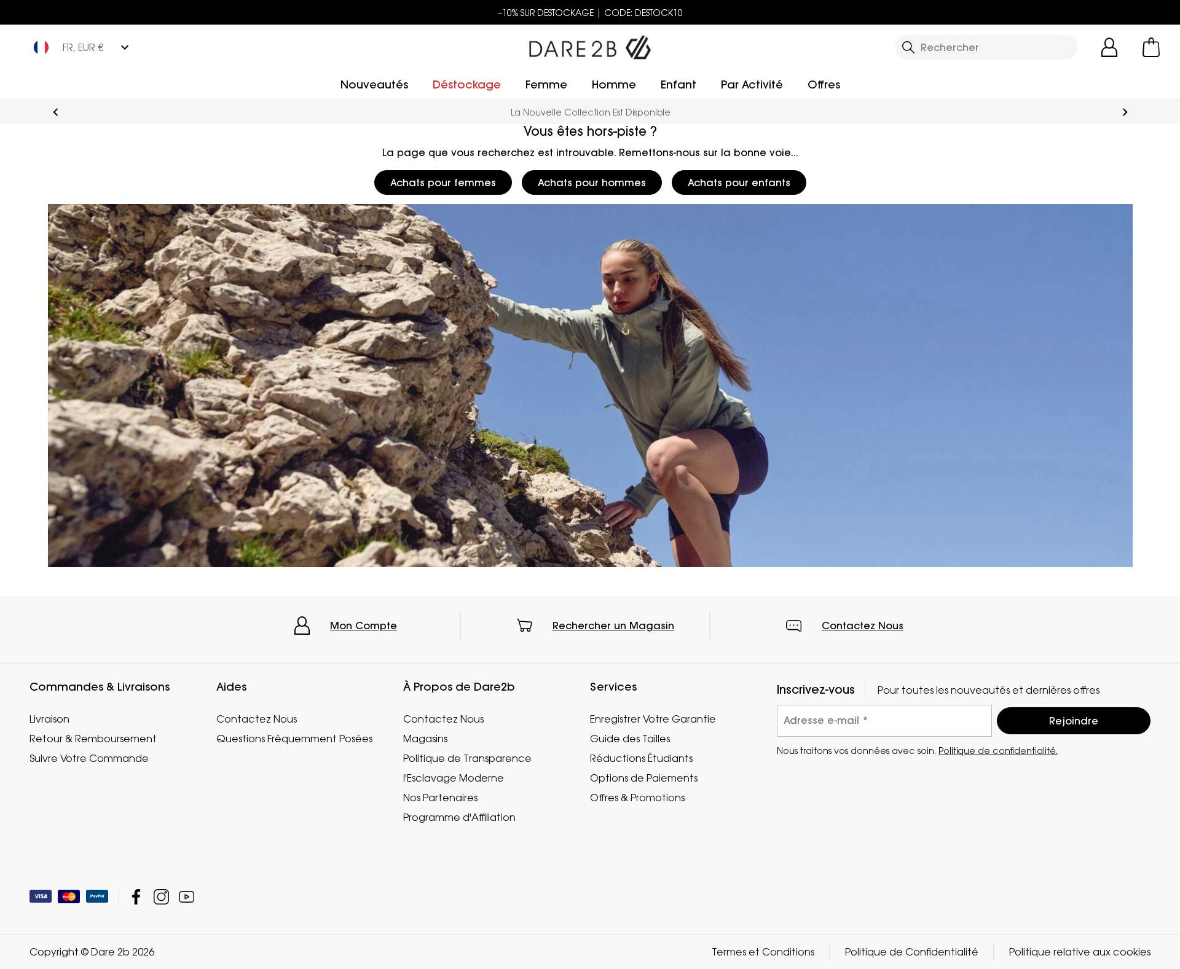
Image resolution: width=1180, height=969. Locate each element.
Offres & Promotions (637, 797)
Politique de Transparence (467, 758)
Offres (824, 84)
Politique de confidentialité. (998, 750)
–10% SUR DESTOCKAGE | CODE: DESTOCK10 (590, 12)
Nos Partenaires (440, 797)
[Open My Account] (1109, 47)
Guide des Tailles (630, 738)
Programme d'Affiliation (459, 817)
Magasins (425, 738)
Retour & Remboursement (93, 738)
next (1125, 112)
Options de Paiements (644, 778)
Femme (546, 84)
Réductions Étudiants (641, 758)
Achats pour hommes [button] (592, 182)
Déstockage (467, 84)
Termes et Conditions (763, 952)
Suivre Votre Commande (89, 758)
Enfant (678, 84)
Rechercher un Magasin (613, 625)
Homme (614, 84)
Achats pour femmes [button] (443, 182)
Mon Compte (363, 625)
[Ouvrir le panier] (1151, 47)
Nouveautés (374, 84)
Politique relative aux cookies (1079, 952)
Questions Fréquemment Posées (294, 738)
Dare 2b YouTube (186, 896)
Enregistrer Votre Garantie (653, 719)
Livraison (49, 719)
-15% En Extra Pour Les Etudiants (590, 112)
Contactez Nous (862, 625)
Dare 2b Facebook (136, 896)
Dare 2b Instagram (161, 896)
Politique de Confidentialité (911, 952)
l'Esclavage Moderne (453, 778)
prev (55, 112)
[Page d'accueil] (590, 45)
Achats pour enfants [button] (739, 182)
